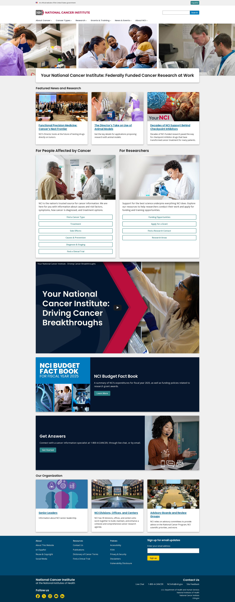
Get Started (48, 450)
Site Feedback (193, 584)
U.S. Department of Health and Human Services (180, 590)
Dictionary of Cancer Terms (85, 554)
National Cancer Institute (189, 595)
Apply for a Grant (159, 224)
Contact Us (78, 545)
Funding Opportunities (159, 217)
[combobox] (176, 13)
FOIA (112, 549)
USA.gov (196, 598)
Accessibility (115, 545)
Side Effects (75, 230)
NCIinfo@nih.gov (175, 584)
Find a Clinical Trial (75, 251)
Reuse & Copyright (44, 554)
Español (195, 3)
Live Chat (140, 584)
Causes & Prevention (76, 237)
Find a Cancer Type (76, 217)
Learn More (102, 393)
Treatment (75, 224)
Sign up (153, 558)
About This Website (45, 545)
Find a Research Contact (159, 230)
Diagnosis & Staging (75, 244)
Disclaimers (115, 558)
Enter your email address (158, 546)
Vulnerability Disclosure (121, 563)
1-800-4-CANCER (155, 584)
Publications (78, 549)
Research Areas (159, 237)
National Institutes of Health (188, 592)
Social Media (41, 558)
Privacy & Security (118, 554)
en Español (41, 549)
